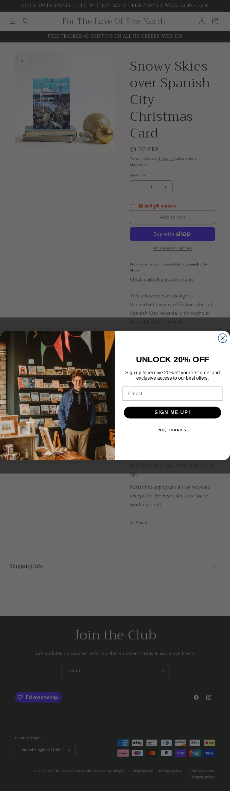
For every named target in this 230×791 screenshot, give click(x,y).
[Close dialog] (222, 338)
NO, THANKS (172, 430)
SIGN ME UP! (172, 412)
